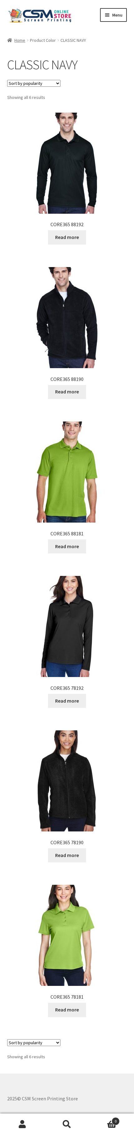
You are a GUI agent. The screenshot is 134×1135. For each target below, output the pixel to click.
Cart (103, 1118)
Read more (67, 237)
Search (67, 1124)
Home (19, 40)
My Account (22, 1124)
